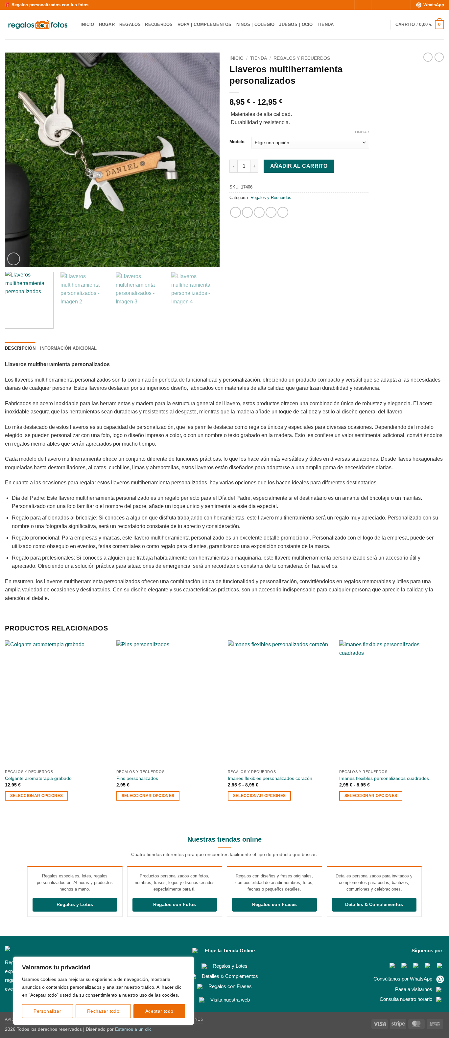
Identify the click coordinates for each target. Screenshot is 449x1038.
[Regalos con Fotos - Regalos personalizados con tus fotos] (38, 25)
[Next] (207, 159)
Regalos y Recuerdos (301, 58)
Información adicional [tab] (68, 348)
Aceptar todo (159, 1011)
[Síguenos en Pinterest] (396, 5)
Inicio (236, 58)
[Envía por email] (259, 212)
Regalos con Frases (274, 904)
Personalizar (47, 1011)
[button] (363, 5)
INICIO (87, 24)
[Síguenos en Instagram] (383, 5)
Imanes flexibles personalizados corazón (270, 778)
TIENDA (326, 24)
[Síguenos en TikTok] (389, 5)
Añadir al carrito (299, 166)
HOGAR (107, 24)
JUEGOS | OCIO (296, 24)
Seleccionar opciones (36, 796)
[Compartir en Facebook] (235, 212)
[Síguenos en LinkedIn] (402, 5)
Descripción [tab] (20, 348)
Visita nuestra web (230, 1000)
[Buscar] (345, 5)
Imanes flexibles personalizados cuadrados (384, 778)
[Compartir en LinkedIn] (282, 212)
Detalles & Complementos (374, 904)
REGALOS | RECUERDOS (146, 24)
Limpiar (362, 132)
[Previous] (17, 159)
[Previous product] (439, 57)
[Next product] (428, 57)
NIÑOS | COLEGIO (255, 24)
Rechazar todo (103, 1011)
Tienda (258, 58)
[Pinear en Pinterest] (271, 212)
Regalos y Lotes (75, 904)
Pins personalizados (137, 778)
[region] (103, 991)
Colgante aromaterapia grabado (38, 778)
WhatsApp (433, 4)
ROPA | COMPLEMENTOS (204, 24)
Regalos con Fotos (174, 904)
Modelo (237, 142)
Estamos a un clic (133, 1029)
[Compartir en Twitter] (247, 212)
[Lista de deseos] (382, 24)
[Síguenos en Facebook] (377, 5)
